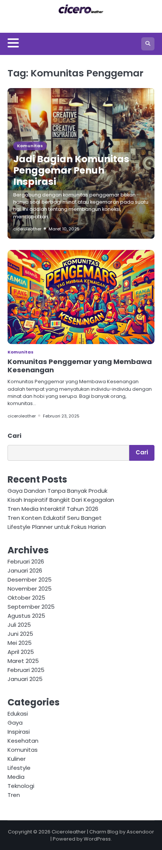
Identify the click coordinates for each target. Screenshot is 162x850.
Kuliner (17, 759)
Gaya (15, 723)
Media (16, 777)
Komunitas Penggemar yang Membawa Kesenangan (80, 366)
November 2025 (30, 589)
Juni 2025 (20, 634)
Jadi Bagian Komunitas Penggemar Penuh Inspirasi (71, 170)
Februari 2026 (26, 561)
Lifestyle (19, 768)
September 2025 (31, 607)
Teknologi (21, 786)
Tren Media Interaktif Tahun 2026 (53, 509)
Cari (14, 435)
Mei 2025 (20, 643)
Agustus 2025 (26, 616)
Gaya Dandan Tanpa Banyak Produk (57, 491)
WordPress (97, 838)
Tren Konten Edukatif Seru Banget (55, 518)
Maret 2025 (23, 661)
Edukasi (18, 713)
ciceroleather (27, 229)
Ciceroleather (69, 831)
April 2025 (21, 652)
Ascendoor (140, 831)
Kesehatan (23, 741)
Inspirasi (19, 732)
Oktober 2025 (26, 598)
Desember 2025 (30, 579)
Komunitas (30, 146)
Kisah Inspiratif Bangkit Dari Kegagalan (61, 500)
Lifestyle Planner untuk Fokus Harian (57, 527)
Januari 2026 (25, 570)
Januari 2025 (25, 679)
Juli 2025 (19, 625)
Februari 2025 (26, 670)
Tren (14, 795)
